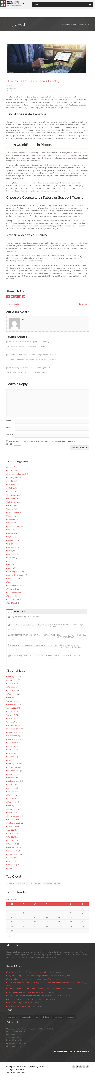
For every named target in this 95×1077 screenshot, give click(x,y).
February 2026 (13, 677)
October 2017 (12, 778)
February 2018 (12, 764)
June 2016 (11, 833)
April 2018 (11, 757)
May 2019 (11, 718)
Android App (12, 467)
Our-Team (11, 533)
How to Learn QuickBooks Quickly (32, 81)
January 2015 (12, 865)
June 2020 (11, 683)
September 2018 (13, 739)
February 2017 (12, 806)
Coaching (11, 481)
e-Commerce (12, 498)
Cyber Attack (12, 491)
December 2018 (13, 729)
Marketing (11, 519)
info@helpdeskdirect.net (17, 1043)
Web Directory (12, 596)
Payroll (10, 537)
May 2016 (11, 837)
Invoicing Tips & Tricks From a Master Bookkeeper (26, 999)
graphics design (22, 883)
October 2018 (12, 736)
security (10, 561)
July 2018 (11, 746)
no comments (13, 91)
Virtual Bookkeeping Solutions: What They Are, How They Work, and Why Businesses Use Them (43, 983)
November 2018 (13, 732)
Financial (10, 509)
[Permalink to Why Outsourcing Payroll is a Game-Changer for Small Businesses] (47, 355)
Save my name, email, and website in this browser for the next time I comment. (41, 441)
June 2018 (11, 750)
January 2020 (12, 701)
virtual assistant (47, 883)
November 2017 (13, 774)
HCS (10, 85)
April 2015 (11, 858)
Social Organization (14, 572)
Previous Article (13, 304)
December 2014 (13, 868)
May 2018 (11, 753)
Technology (11, 579)
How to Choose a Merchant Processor (21, 1006)
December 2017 (13, 771)
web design (57, 883)
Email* (9, 427)
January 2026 (12, 680)
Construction (12, 484)
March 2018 (11, 760)
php (8, 544)
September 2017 (13, 781)
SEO (9, 565)
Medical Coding (13, 526)
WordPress (11, 603)
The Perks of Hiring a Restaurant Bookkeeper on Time (27, 992)
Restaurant (11, 558)
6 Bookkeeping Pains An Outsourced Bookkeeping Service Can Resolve (34, 989)
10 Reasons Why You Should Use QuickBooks (63, 655)
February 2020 (13, 697)
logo (30, 883)
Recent (16, 612)
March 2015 (11, 861)
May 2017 (10, 795)
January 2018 (12, 767)
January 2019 (12, 725)
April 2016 (11, 840)
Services (10, 568)
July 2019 (11, 711)
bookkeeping (11, 883)
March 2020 (11, 694)
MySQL (10, 530)
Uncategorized (13, 586)
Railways (10, 551)
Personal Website (14, 540)
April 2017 (11, 799)
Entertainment (12, 502)
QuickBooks (12, 88)
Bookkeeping (12, 471)
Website (9, 434)
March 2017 (11, 802)
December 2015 (13, 854)
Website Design (13, 599)
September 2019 (13, 704)
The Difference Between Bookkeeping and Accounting (26, 346)
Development (12, 495)
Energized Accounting (36, 616)
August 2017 (12, 785)
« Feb (8, 937)
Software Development (16, 575)
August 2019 (12, 708)
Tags (23, 612)
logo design (12, 516)
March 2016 (11, 844)
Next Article (84, 304)
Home (64, 24)
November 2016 (13, 816)
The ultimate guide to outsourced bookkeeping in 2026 (27, 372)
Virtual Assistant (13, 589)
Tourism (10, 582)
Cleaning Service (13, 477)
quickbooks (37, 883)
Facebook (11, 505)
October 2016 (12, 819)
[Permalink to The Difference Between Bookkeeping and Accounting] (47, 342)
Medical (10, 523)
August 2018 (12, 743)
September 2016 (13, 823)
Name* (9, 420)
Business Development (16, 474)
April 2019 (11, 722)
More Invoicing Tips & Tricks (18, 1003)
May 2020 (11, 687)
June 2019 (11, 715)
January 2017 (12, 809)
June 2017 (11, 792)
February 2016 (12, 847)
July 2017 (10, 788)
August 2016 (12, 826)
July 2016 (11, 830)
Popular (10, 612)
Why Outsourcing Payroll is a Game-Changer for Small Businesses (31, 359)
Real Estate (11, 554)
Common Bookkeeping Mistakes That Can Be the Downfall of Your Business (35, 996)
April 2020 (11, 690)
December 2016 (13, 812)
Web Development (14, 593)
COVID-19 (11, 488)
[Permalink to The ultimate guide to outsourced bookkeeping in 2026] (47, 368)
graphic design (13, 512)
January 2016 (12, 851)
